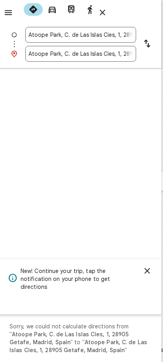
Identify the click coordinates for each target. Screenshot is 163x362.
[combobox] (80, 35)
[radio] (33, 9)
